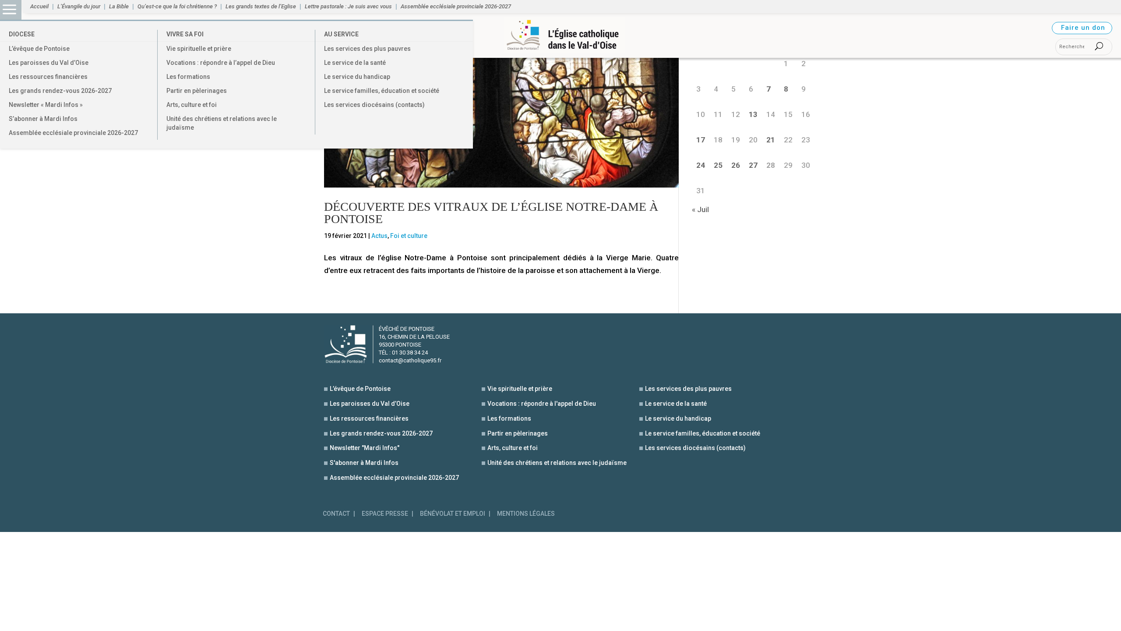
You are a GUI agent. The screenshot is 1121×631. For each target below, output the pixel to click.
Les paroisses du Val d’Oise (48, 62)
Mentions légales (526, 513)
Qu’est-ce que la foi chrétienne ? (177, 7)
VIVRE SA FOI (185, 34)
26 (735, 165)
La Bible (119, 7)
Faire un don (1083, 28)
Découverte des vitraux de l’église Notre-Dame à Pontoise (491, 213)
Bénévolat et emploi (452, 513)
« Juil (700, 209)
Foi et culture (408, 235)
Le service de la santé (355, 62)
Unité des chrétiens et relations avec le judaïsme (221, 123)
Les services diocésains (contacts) (374, 104)
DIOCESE (22, 34)
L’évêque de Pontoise (39, 48)
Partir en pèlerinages (196, 90)
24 (700, 165)
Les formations (188, 76)
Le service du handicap (357, 76)
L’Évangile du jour (78, 7)
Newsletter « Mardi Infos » (46, 104)
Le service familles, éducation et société (381, 90)
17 (700, 139)
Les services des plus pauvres (367, 48)
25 (718, 165)
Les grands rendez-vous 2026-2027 (60, 90)
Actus (379, 235)
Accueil (39, 7)
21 (770, 139)
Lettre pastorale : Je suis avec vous (348, 7)
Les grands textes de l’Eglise (261, 7)
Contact (336, 513)
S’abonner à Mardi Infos (43, 118)
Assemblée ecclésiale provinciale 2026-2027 (73, 132)
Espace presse (385, 513)
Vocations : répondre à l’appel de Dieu (220, 62)
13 (753, 114)
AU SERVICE (341, 34)
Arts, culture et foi (191, 104)
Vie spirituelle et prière (198, 48)
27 (753, 165)
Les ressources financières (48, 76)
